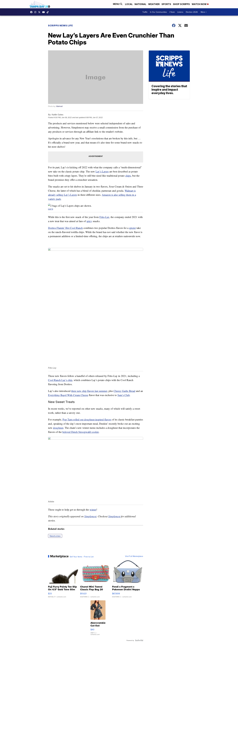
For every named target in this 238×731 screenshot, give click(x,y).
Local (129, 4)
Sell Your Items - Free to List (82, 557)
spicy (89, 221)
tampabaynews (32, 12)
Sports (166, 4)
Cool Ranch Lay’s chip (60, 380)
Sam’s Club (123, 395)
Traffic (145, 12)
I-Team (172, 12)
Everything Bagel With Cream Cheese (68, 395)
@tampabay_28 (48, 12)
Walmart (59, 106)
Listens (180, 12)
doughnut (58, 427)
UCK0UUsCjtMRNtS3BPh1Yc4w (44, 12)
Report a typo (55, 536)
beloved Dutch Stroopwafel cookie (80, 432)
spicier (132, 228)
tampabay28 (40, 12)
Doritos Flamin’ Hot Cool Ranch (65, 228)
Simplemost (90, 516)
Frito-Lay (104, 217)
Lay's (50, 209)
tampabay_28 (36, 12)
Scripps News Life (60, 25)
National (140, 4)
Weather (154, 4)
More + (204, 12)
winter (93, 509)
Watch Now (199, 4)
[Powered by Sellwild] (139, 640)
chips (128, 175)
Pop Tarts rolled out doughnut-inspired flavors (87, 419)
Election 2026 (192, 12)
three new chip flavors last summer (89, 391)
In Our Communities (158, 12)
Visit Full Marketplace (134, 556)
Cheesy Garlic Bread (124, 391)
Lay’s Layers (102, 171)
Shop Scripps (181, 4)
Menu (116, 4)
